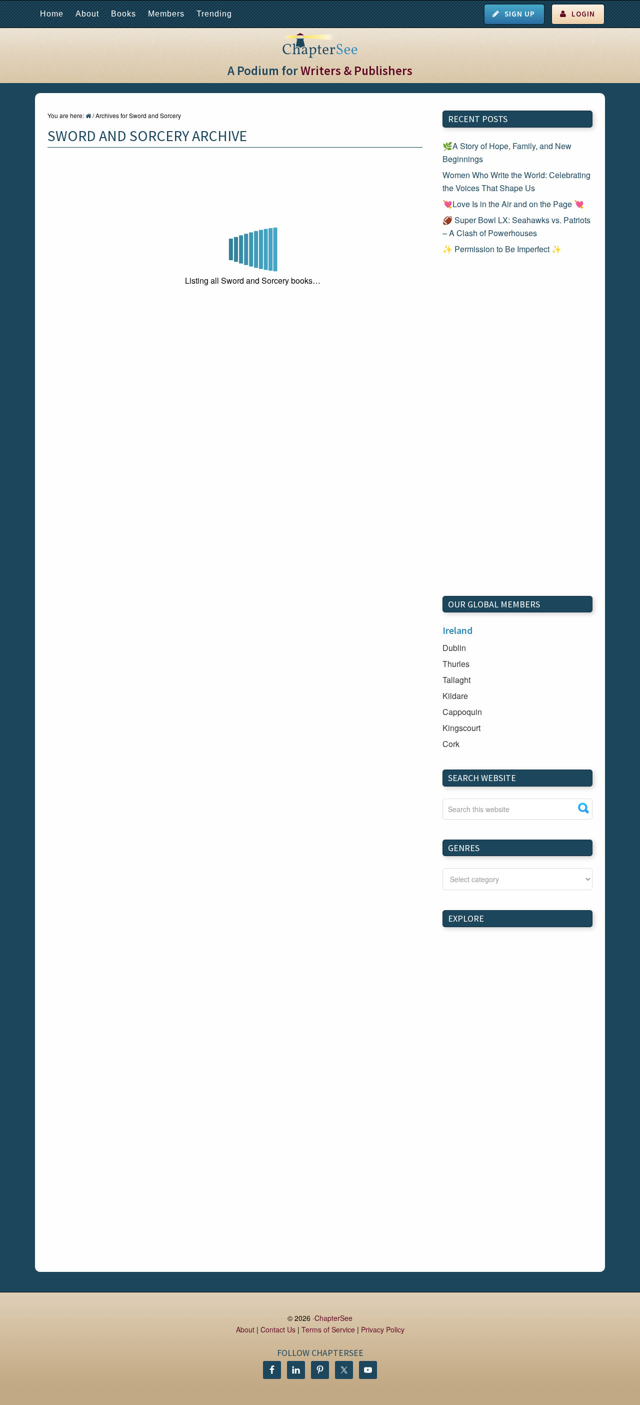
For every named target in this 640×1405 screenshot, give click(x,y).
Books (123, 14)
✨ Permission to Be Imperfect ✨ (502, 249)
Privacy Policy (382, 1329)
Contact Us (278, 1329)
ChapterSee (333, 1318)
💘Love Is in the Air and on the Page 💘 (513, 204)
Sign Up (519, 14)
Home (52, 14)
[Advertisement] (517, 426)
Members (166, 14)
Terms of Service (328, 1329)
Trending (214, 14)
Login (583, 14)
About (87, 14)
